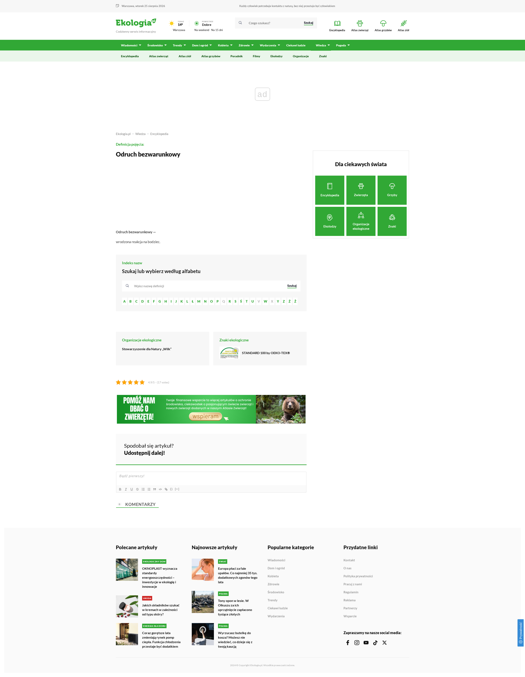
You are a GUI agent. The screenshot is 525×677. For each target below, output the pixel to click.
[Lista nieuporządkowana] (149, 489)
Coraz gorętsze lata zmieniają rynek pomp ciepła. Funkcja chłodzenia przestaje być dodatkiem (161, 639)
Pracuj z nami (353, 584)
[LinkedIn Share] (293, 449)
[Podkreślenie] (132, 489)
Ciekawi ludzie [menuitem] (296, 45)
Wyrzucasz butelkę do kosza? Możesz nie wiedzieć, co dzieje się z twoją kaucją (235, 639)
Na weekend (201, 30)
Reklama (350, 600)
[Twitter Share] (282, 449)
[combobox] (207, 286)
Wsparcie (350, 616)
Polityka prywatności (358, 576)
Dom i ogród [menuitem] (200, 45)
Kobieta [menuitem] (223, 45)
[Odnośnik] (166, 489)
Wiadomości (276, 560)
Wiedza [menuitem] (321, 45)
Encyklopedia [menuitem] (130, 56)
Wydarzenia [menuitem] (268, 45)
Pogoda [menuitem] (341, 45)
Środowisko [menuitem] (155, 45)
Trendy (272, 600)
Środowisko (276, 592)
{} (171, 489)
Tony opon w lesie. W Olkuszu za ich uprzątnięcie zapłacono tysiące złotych (235, 607)
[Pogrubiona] (120, 489)
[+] (177, 489)
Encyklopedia (159, 134)
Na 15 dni (217, 30)
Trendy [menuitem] (177, 45)
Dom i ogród (276, 568)
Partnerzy (350, 608)
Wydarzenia (276, 616)
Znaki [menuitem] (323, 56)
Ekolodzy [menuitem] (276, 56)
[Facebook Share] (271, 449)
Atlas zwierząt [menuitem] (158, 56)
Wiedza (140, 134)
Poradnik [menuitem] (237, 56)
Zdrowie (273, 584)
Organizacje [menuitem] (301, 56)
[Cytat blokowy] (155, 489)
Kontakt (349, 560)
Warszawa (179, 30)
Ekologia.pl (123, 134)
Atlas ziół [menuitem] (185, 56)
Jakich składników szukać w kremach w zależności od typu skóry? (160, 609)
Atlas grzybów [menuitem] (210, 56)
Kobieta (273, 576)
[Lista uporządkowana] (143, 489)
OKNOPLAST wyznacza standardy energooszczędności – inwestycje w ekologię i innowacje (159, 577)
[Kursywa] (126, 489)
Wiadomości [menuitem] (129, 45)
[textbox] (150, 286)
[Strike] (137, 489)
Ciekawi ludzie (278, 608)
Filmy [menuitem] (256, 56)
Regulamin (351, 592)
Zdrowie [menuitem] (244, 45)
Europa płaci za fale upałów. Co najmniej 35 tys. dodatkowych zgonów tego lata (237, 575)
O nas (348, 568)
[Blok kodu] (160, 489)
